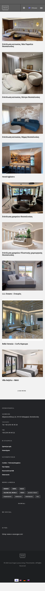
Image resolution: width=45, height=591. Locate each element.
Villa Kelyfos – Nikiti (10, 380)
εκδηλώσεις (8, 496)
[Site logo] (5, 8)
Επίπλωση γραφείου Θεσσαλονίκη (17, 216)
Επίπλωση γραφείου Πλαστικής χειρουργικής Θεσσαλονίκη (22, 254)
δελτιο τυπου (32, 492)
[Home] (22, 556)
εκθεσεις (18, 496)
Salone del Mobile (10, 492)
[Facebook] (41, 2)
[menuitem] (17, 580)
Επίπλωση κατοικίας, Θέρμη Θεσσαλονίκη (20, 137)
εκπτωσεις (29, 496)
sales (22, 488)
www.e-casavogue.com (15, 534)
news (14, 488)
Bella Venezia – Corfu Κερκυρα (15, 344)
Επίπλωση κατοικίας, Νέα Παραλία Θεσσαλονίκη (17, 45)
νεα (38, 496)
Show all (21, 503)
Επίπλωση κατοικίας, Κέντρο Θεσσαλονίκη (21, 97)
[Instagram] (43, 2)
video (22, 492)
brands (6, 488)
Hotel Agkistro (8, 176)
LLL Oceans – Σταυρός (11, 293)
